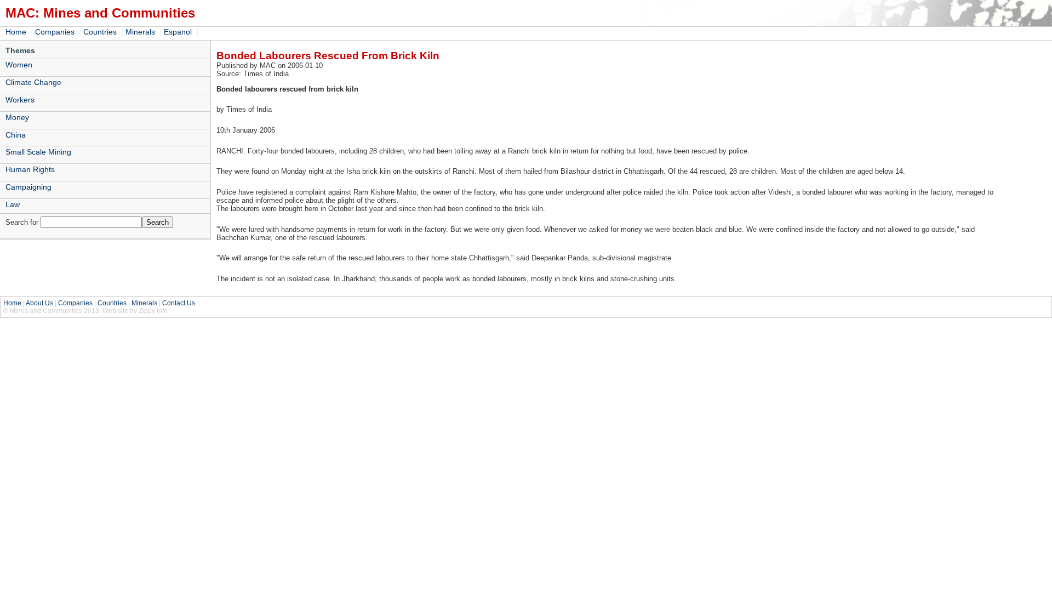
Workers (20, 99)
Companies (55, 31)
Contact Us (178, 303)
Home (15, 31)
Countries (100, 31)
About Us (39, 303)
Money (17, 117)
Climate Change (33, 82)
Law (12, 204)
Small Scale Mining (38, 151)
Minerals (140, 31)
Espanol (178, 31)
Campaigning (28, 187)
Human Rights (30, 169)
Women (18, 64)
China (15, 134)
